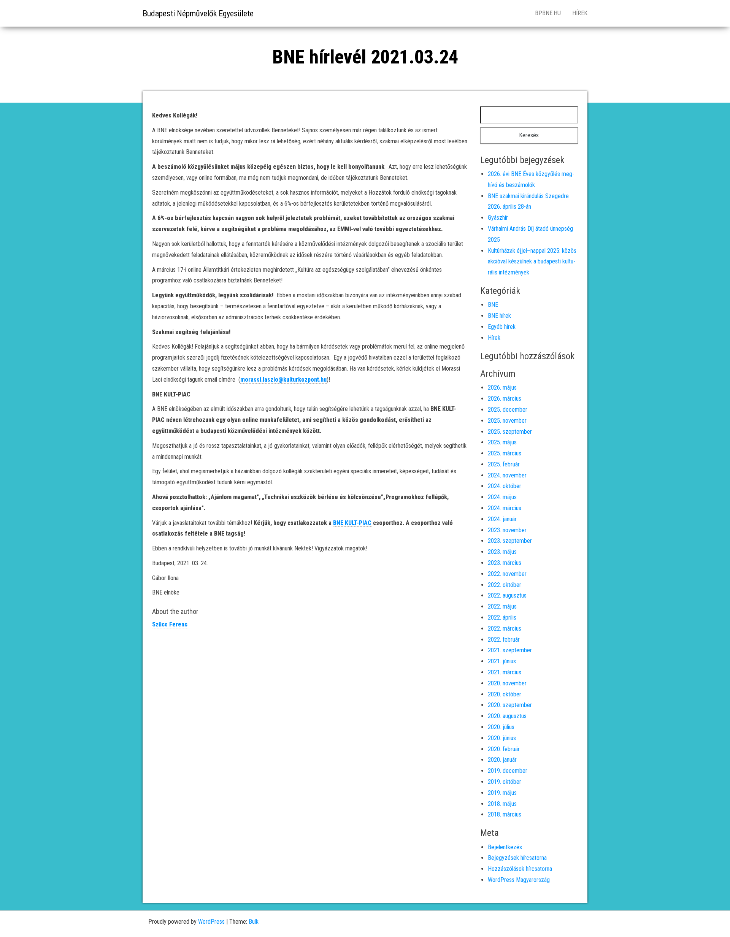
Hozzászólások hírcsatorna (520, 868)
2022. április (502, 617)
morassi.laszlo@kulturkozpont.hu (283, 379)
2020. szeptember (510, 705)
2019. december (507, 770)
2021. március (504, 672)
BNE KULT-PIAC (352, 522)
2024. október (504, 486)
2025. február (504, 464)
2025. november (507, 420)
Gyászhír (498, 217)
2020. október (504, 694)
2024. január (502, 519)
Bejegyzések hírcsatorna (517, 857)
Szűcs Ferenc (169, 624)
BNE (493, 304)
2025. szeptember (510, 431)
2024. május (502, 497)
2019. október (504, 781)
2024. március (504, 508)
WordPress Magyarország (519, 879)
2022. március (504, 628)
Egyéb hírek (502, 326)
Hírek (579, 13)
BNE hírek (499, 315)
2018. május (502, 803)
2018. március (504, 814)
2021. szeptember (510, 650)
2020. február (504, 749)
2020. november (507, 683)
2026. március (504, 398)
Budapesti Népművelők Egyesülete (198, 13)
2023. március (504, 562)
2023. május (502, 551)
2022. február (504, 639)
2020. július (501, 727)
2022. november (507, 573)
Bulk (254, 921)
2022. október (504, 584)
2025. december (507, 409)
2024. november (507, 475)
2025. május (502, 442)
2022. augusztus (507, 595)
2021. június (502, 661)
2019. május (502, 792)
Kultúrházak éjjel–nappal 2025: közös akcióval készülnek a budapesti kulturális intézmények (532, 261)
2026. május (502, 387)
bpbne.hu (548, 13)
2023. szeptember (510, 540)
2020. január (502, 759)
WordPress (211, 921)
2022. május (502, 606)
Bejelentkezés (505, 847)
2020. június (502, 738)
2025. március (504, 453)
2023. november (507, 530)
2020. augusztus (507, 716)
